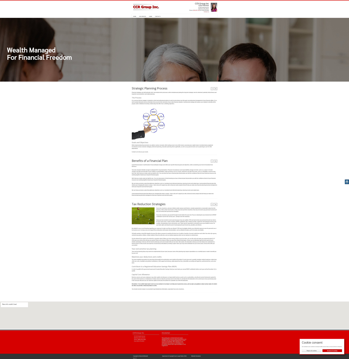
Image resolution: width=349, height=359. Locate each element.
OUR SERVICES (142, 16)
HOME (134, 16)
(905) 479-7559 (196, 10)
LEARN (150, 16)
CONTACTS (158, 16)
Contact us (206, 11)
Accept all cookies (332, 351)
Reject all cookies (312, 351)
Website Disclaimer (196, 356)
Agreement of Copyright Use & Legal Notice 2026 (174, 356)
